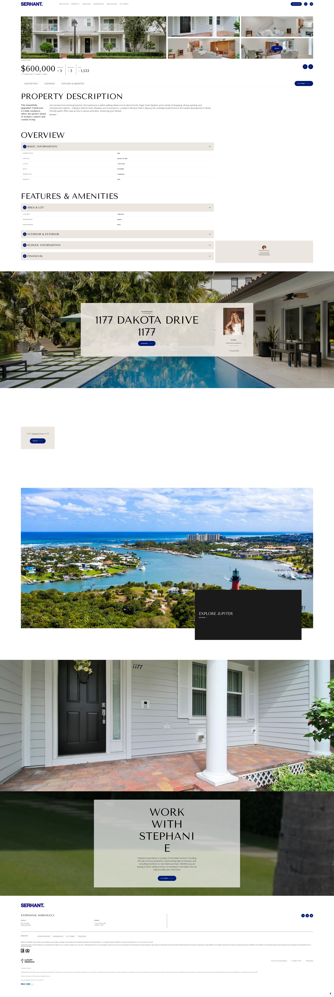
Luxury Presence (282, 961)
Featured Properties (43, 936)
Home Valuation (112, 4)
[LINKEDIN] (307, 915)
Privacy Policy (309, 961)
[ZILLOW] (311, 915)
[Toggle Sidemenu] (311, 4)
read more (202, 617)
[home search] (305, 4)
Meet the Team (64, 4)
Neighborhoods (99, 4)
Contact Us (296, 4)
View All (277, 48)
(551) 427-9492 (265, 252)
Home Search (86, 4)
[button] (304, 83)
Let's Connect (124, 4)
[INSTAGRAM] (303, 915)
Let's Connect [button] (70, 936)
